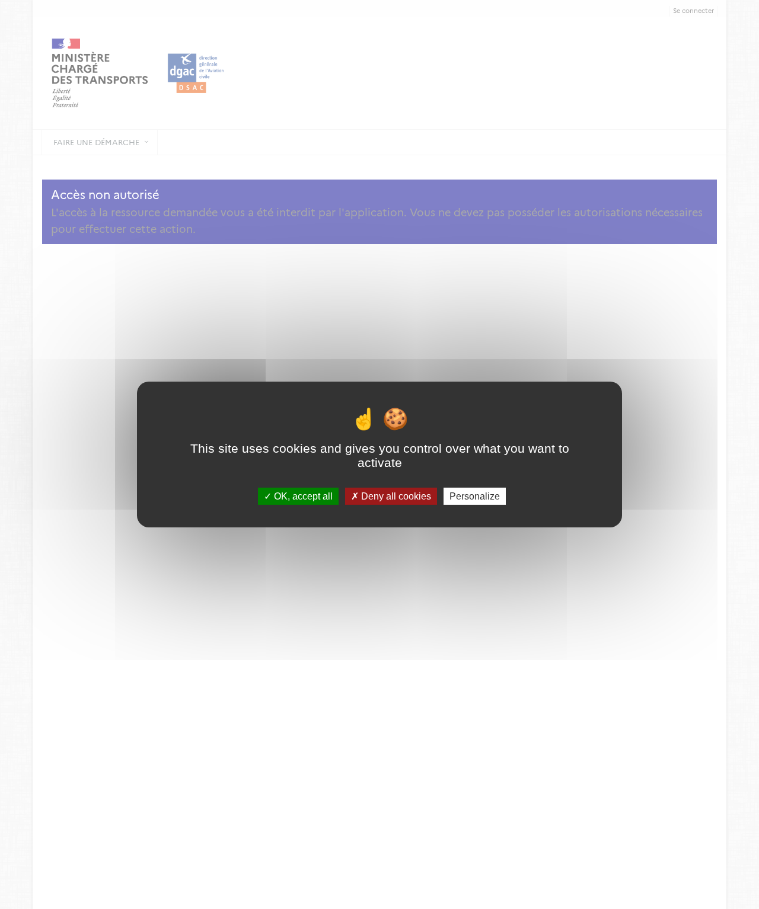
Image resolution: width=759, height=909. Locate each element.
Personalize (474, 496)
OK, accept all (302, 496)
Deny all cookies (395, 496)
